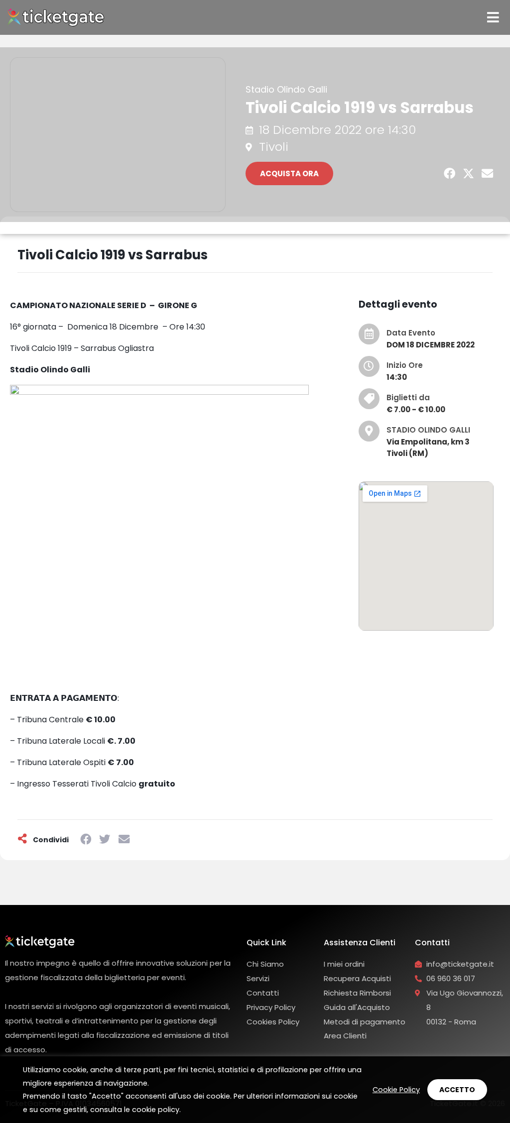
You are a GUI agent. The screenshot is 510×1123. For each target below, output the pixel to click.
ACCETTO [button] (457, 1090)
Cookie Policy (396, 1090)
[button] (449, 174)
